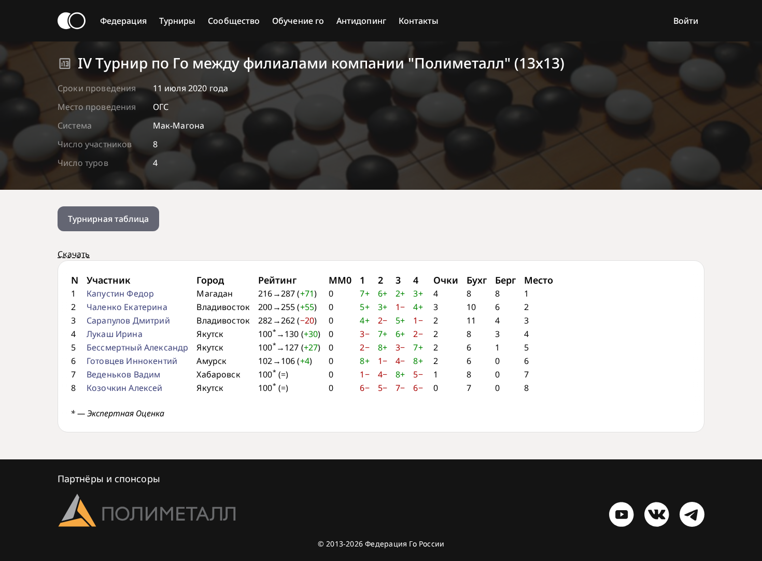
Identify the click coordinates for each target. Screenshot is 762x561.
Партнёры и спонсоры (109, 478)
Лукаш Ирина (115, 334)
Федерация (123, 20)
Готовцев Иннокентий (132, 361)
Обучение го (298, 20)
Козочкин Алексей (125, 388)
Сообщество (234, 20)
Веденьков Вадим (123, 374)
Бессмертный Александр (137, 347)
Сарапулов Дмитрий (128, 320)
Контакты (419, 20)
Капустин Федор (120, 293)
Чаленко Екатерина (127, 307)
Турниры (177, 20)
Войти (685, 20)
